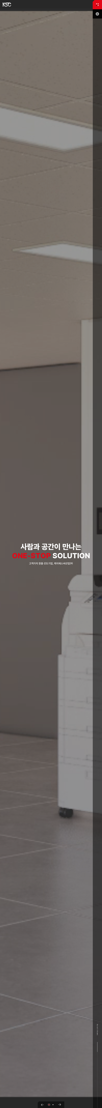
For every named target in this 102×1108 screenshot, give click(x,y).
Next (60, 1104)
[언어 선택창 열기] (97, 14)
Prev (42, 1104)
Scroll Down (97, 1029)
